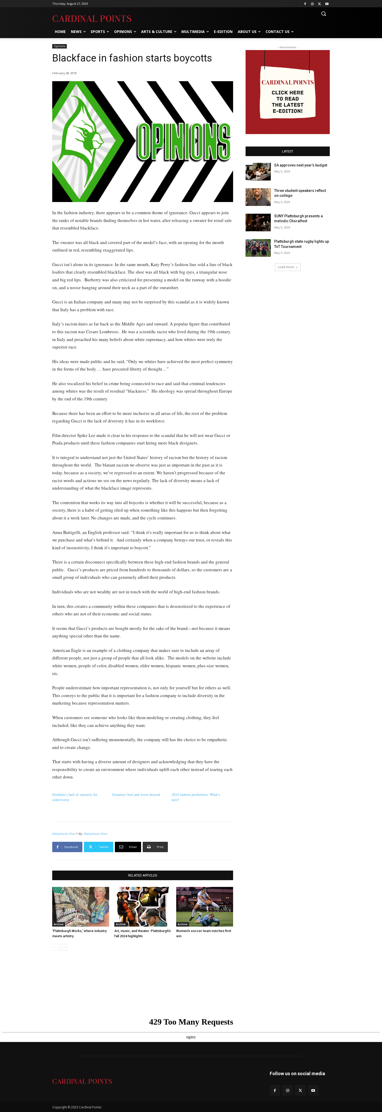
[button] (323, 13)
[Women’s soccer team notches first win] (204, 907)
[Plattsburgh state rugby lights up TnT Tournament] (258, 248)
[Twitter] (319, 4)
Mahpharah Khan (64, 834)
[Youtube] (327, 4)
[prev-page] (55, 947)
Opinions (59, 46)
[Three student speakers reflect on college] (258, 197)
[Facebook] (305, 4)
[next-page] (64, 947)
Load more (286, 267)
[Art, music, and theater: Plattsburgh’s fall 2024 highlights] (142, 907)
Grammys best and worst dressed (136, 794)
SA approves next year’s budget (301, 165)
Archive (58, 924)
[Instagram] (312, 4)
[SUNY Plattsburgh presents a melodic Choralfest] (258, 222)
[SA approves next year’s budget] (258, 171)
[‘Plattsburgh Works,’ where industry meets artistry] (80, 907)
